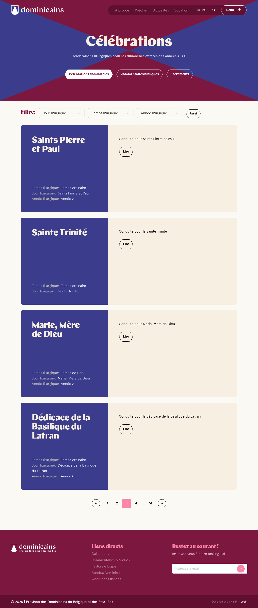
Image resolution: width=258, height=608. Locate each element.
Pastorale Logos (104, 566)
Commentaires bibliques (111, 560)
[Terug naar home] (41, 10)
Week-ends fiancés (106, 579)
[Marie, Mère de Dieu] (64, 353)
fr (203, 10)
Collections (100, 553)
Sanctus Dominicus (106, 572)
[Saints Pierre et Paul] (64, 168)
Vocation (181, 10)
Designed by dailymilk (224, 601)
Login (244, 601)
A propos (122, 10)
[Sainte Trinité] (64, 261)
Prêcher (141, 10)
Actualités (161, 10)
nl (199, 10)
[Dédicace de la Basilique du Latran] (64, 446)
